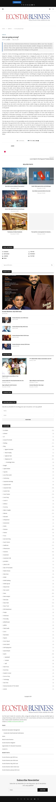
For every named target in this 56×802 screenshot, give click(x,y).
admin (8, 39)
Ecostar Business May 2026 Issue (20, 326)
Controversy (28, 478)
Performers (28, 615)
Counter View (28, 491)
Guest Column (28, 542)
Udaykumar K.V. (29, 459)
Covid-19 (28, 500)
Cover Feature (28, 494)
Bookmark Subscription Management (11, 730)
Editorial (10, 28)
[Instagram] (25, 4)
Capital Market (28, 468)
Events (28, 526)
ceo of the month (28, 475)
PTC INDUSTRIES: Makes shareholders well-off (40, 358)
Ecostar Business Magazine (8, 742)
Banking (28, 443)
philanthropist (28, 622)
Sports (28, 654)
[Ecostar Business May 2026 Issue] (6, 329)
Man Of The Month (28, 567)
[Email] (32, 4)
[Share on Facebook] (30, 140)
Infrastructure (28, 548)
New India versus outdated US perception (14, 186)
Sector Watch (28, 644)
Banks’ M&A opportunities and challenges (41, 186)
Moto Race (28, 574)
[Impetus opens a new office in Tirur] (14, 366)
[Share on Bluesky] (36, 140)
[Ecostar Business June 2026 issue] (6, 320)
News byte (28, 599)
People (28, 612)
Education (28, 516)
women (28, 689)
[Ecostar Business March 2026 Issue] (6, 338)
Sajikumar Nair (29, 456)
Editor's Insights (28, 510)
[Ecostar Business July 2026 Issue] (28, 292)
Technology (28, 679)
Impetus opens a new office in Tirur (10, 376)
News (28, 593)
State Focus (28, 666)
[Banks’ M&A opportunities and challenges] (41, 176)
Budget (28, 465)
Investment (28, 555)
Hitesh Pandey (29, 452)
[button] (22, 2)
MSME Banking (28, 580)
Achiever (28, 433)
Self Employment (28, 647)
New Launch (28, 590)
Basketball (29, 657)
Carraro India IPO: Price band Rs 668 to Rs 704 (12, 380)
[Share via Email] (38, 140)
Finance (28, 532)
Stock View (28, 670)
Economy (28, 507)
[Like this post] (28, 140)
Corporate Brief (28, 484)
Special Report (28, 650)
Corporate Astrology (28, 481)
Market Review (28, 571)
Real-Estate (28, 634)
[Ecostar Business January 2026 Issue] (6, 347)
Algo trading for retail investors (37, 380)
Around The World (28, 440)
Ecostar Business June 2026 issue (20, 317)
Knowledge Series (30, 462)
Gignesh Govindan (29, 449)
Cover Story (28, 497)
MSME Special (28, 583)
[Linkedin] (27, 4)
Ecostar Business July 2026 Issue (12, 311)
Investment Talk (28, 558)
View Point (28, 682)
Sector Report (28, 641)
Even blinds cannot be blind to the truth (41, 191)
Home (3, 28)
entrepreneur (28, 519)
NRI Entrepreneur (28, 609)
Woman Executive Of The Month (28, 686)
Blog (28, 446)
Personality (28, 618)
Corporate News (28, 487)
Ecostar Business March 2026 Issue (20, 335)
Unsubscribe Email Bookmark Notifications (14, 733)
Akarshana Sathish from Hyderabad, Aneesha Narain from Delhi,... (25, 2)
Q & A (28, 631)
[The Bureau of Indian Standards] (14, 221)
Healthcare (28, 545)
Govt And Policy (28, 539)
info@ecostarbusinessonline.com (16, 721)
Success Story (28, 676)
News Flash (28, 602)
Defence (28, 503)
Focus (28, 535)
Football (29, 660)
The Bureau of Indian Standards (14, 232)
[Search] (53, 9)
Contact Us (4, 749)
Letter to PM (28, 564)
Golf (29, 663)
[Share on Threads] (34, 140)
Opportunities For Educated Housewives (11, 746)
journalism (28, 561)
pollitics (28, 625)
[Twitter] (23, 4)
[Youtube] (31, 799)
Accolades (28, 430)
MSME (28, 577)
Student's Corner (28, 673)
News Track (28, 606)
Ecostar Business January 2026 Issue (21, 344)
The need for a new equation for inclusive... (41, 232)
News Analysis (28, 596)
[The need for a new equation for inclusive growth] (41, 221)
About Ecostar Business (7, 739)
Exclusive (28, 529)
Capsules (28, 472)
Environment (28, 523)
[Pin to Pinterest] (33, 140)
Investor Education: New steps (37, 385)
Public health (28, 628)
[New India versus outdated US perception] (14, 176)
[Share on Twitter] (31, 140)
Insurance (28, 551)
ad (28, 436)
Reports (28, 638)
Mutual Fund (28, 586)
